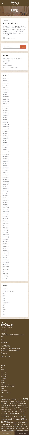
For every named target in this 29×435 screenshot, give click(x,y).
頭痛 (26, 430)
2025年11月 (6, 99)
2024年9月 (6, 131)
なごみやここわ (18, 399)
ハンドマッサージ (22, 407)
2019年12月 (6, 262)
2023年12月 (6, 152)
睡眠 (8, 428)
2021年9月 (5, 214)
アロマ (21, 401)
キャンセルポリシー (10, 23)
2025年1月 (5, 122)
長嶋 (4, 312)
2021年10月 (6, 211)
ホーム (2, 367)
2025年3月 (6, 117)
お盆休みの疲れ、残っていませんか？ (12, 58)
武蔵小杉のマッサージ (14, 422)
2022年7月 (5, 191)
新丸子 (13, 419)
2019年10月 (6, 267)
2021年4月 (5, 225)
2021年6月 (5, 221)
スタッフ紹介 (4, 374)
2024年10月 (6, 129)
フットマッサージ (6, 409)
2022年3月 (6, 200)
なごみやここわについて (9, 291)
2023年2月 (6, 175)
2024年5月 (6, 140)
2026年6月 (6, 83)
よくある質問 (4, 376)
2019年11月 (6, 264)
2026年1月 (5, 94)
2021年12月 (6, 207)
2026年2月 (6, 92)
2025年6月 (6, 110)
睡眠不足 (13, 428)
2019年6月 (5, 276)
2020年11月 (6, 237)
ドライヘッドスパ (11, 407)
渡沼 (4, 305)
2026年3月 (6, 90)
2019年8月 (5, 271)
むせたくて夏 (6, 61)
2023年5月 (6, 168)
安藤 (4, 300)
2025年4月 (6, 115)
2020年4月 (6, 253)
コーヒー (8, 405)
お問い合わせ (4, 390)
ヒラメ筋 (5, 63)
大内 (4, 293)
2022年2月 (6, 202)
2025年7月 (5, 108)
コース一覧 (3, 372)
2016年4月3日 (7, 20)
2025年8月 (6, 106)
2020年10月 (6, 239)
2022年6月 (6, 193)
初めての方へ (4, 369)
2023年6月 (6, 165)
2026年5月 (6, 85)
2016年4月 (5, 278)
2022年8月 (6, 188)
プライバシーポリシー (5, 392)
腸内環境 (6, 430)
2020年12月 (6, 234)
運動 (22, 430)
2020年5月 (6, 250)
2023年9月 (6, 159)
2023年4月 (6, 170)
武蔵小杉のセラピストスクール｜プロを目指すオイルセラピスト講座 (7, 386)
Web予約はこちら (7, 433)
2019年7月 (5, 273)
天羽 (4, 298)
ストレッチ (19, 405)
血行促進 (18, 430)
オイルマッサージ (20, 403)
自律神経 (12, 430)
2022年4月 (6, 198)
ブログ (2, 380)
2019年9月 (5, 269)
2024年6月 (6, 138)
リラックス (11, 416)
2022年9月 (6, 186)
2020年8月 (6, 244)
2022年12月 (6, 179)
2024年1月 (5, 149)
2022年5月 (6, 195)
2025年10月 (6, 101)
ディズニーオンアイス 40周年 (10, 68)
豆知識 (4, 309)
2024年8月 (6, 133)
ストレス (13, 405)
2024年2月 (6, 147)
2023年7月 (5, 163)
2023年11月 (6, 154)
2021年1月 (5, 232)
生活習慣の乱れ (8, 426)
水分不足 (24, 424)
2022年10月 (6, 184)
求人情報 (3, 382)
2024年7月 (5, 136)
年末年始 (6, 419)
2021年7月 (5, 218)
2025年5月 (6, 113)
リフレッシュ (11, 411)
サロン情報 (3, 378)
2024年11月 (6, 126)
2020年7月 (5, 246)
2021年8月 (5, 216)
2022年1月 (5, 204)
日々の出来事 (6, 302)
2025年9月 (6, 103)
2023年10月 (6, 156)
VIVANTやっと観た (7, 65)
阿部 (4, 314)
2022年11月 (6, 182)
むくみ (16, 401)
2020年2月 (6, 257)
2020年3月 (6, 255)
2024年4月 (6, 142)
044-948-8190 (21, 433)
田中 (4, 307)
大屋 (4, 296)
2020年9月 (6, 241)
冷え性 (18, 416)
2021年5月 (5, 223)
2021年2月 (5, 230)
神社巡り (20, 428)
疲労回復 (17, 426)
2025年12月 (6, 97)
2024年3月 (6, 145)
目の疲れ (23, 426)
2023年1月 (5, 177)
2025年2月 (6, 119)
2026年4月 (6, 87)
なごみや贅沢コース (7, 401)
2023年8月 (6, 161)
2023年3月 (6, 172)
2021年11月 (6, 209)
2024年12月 (6, 124)
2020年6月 (6, 248)
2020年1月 (5, 260)
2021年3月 (5, 227)
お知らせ (5, 289)
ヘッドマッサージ (17, 409)
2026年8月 (6, 78)
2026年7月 (5, 80)
